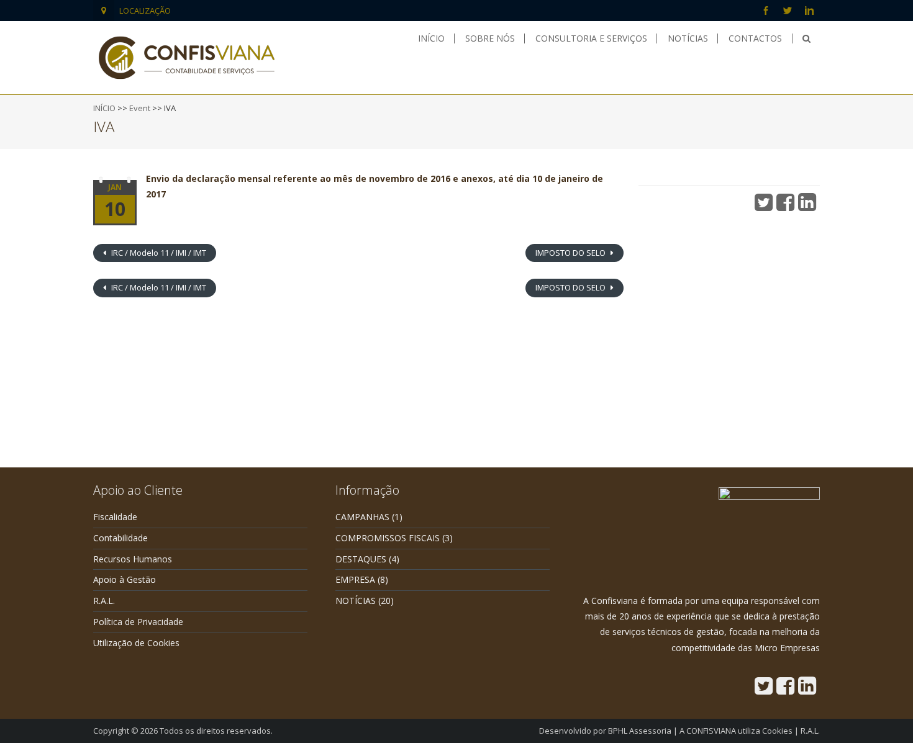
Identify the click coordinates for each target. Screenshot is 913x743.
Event (139, 108)
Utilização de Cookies (136, 643)
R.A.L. (104, 600)
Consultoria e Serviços (591, 38)
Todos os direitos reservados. (216, 730)
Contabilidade (120, 538)
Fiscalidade (115, 517)
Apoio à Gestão (124, 579)
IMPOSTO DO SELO (571, 252)
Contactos (755, 38)
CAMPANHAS (362, 517)
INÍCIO (104, 108)
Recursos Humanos (132, 559)
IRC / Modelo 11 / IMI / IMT (157, 252)
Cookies (777, 730)
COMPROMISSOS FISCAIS (387, 538)
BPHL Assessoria (639, 730)
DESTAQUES (360, 559)
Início (431, 38)
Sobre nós (490, 38)
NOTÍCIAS (355, 600)
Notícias (688, 38)
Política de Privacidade (138, 622)
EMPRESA (355, 579)
